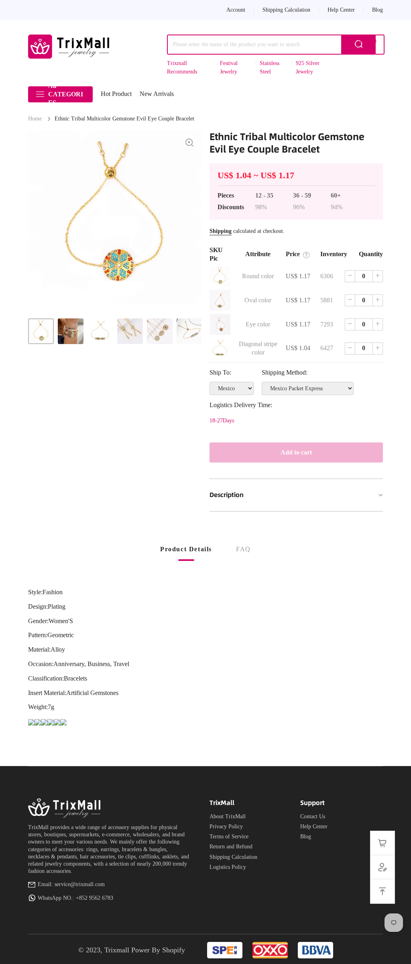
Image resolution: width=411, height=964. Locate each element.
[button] (363, 45)
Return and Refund (231, 847)
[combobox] (271, 45)
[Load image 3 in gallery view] (100, 331)
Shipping (221, 231)
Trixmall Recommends (182, 67)
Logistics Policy (228, 867)
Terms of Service (229, 837)
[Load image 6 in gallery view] (189, 331)
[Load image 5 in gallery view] (160, 331)
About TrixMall (228, 816)
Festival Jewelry (229, 67)
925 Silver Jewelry (307, 67)
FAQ (243, 549)
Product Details (186, 549)
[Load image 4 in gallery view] (130, 331)
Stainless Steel (269, 67)
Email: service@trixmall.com (71, 884)
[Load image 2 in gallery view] (70, 331)
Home (35, 119)
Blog (305, 837)
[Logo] (70, 47)
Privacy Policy (226, 826)
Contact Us (312, 816)
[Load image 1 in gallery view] (41, 331)
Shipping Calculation (233, 857)
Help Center (314, 826)
